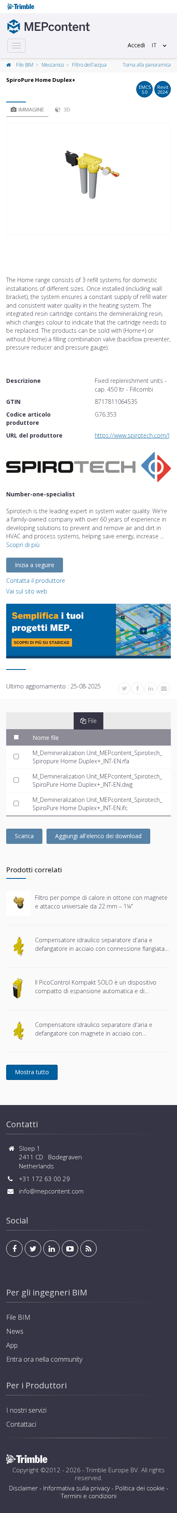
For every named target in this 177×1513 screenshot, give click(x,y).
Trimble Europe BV (112, 1470)
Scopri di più (23, 545)
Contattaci (21, 1424)
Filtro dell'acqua (89, 64)
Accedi (136, 45)
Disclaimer (23, 1488)
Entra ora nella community (44, 1359)
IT (154, 45)
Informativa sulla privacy (76, 1488)
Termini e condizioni (88, 1496)
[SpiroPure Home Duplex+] (88, 178)
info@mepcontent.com (51, 1191)
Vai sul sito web (26, 591)
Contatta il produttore (35, 580)
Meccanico (53, 64)
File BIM (24, 64)
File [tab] (92, 721)
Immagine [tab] (31, 109)
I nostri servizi (26, 1410)
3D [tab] (66, 109)
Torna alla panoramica (147, 64)
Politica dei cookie (140, 1488)
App (12, 1345)
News (14, 1331)
